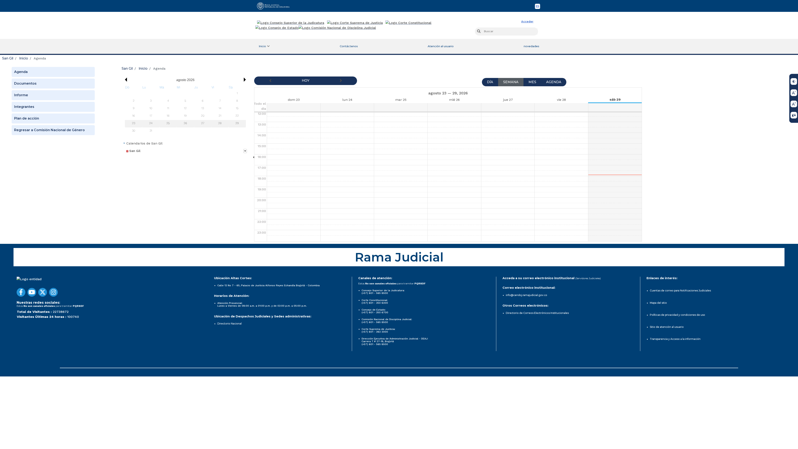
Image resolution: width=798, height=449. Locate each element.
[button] (125, 80)
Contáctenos (349, 46)
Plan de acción (26, 118)
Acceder (527, 21)
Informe (21, 95)
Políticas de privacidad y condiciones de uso (677, 314)
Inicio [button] (262, 46)
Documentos (25, 83)
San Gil (7, 58)
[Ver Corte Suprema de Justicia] (355, 22)
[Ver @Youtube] (31, 292)
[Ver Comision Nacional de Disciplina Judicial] (337, 27)
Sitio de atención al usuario (667, 326)
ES (538, 7)
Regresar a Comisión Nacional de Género (49, 130)
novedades (531, 46)
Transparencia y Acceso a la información (675, 338)
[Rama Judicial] (275, 6)
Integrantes (24, 107)
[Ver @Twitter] (42, 292)
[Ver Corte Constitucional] (408, 22)
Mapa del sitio (658, 302)
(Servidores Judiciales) (588, 278)
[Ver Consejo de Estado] (277, 27)
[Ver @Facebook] (21, 292)
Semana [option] (510, 82)
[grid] (185, 110)
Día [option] (490, 82)
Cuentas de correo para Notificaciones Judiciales (680, 290)
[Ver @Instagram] (53, 292)
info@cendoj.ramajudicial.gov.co (526, 295)
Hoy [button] (305, 81)
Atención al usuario (441, 46)
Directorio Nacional (229, 323)
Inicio (23, 58)
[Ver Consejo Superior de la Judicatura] (290, 22)
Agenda (21, 72)
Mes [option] (532, 82)
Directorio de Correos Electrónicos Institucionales (537, 313)
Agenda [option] (553, 82)
